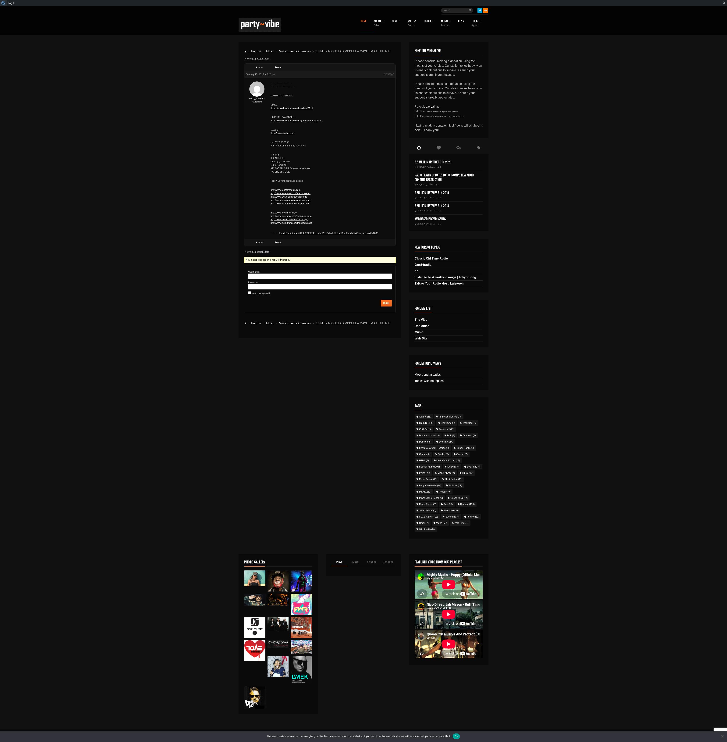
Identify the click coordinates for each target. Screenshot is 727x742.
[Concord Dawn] (278, 644)
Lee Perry (474, 466)
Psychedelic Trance (431, 498)
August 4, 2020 (425, 184)
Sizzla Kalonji (428, 516)
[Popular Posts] (439, 148)
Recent (371, 561)
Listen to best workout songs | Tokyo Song (445, 277)
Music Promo (428, 479)
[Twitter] (479, 10)
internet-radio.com (448, 460)
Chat (394, 21)
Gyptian (462, 454)
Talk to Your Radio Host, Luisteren (439, 283)
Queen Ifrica (459, 498)
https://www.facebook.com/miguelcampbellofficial (296, 120)
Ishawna (453, 466)
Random (388, 561)
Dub (451, 435)
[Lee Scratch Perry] (278, 580)
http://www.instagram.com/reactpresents (291, 200)
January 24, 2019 (426, 210)
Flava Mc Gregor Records (434, 448)
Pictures (455, 485)
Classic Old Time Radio (431, 258)
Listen (427, 21)
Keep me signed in (261, 293)
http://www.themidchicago (284, 212)
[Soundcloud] (485, 10)
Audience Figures (450, 416)
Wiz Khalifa (427, 529)
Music (270, 51)
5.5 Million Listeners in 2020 (433, 162)
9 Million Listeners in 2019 (432, 192)
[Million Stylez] (254, 600)
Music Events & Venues (295, 51)
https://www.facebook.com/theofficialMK (291, 108)
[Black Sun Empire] (301, 627)
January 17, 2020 (426, 197)
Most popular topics (428, 374)
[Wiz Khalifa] (278, 666)
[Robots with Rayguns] (301, 604)
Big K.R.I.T (426, 423)
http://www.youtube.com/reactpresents (290, 203)
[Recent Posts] (419, 148)
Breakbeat (470, 423)
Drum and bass (429, 435)
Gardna (424, 454)
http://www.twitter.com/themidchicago (289, 219)
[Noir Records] (254, 627)
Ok (456, 736)
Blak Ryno (448, 423)
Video (441, 523)
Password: (253, 282)
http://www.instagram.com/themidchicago (291, 223)
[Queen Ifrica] (254, 578)
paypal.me (433, 106)
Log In (474, 23)
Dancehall (446, 429)
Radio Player (427, 504)
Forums (256, 51)
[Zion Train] (278, 600)
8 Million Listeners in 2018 (432, 205)
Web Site (421, 338)
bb (416, 271)
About (377, 23)
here (418, 130)
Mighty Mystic (446, 473)
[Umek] (301, 670)
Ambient (425, 416)
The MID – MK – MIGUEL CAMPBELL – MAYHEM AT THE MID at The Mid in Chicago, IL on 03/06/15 (328, 233)
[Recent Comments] (459, 148)
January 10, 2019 (426, 223)
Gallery (411, 23)
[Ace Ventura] (301, 647)
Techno (473, 516)
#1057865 (388, 74)
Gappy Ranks (465, 448)
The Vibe (421, 319)
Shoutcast (451, 510)
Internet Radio (429, 466)
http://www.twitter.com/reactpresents (289, 196)
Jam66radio (423, 264)
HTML (424, 460)
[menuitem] (3, 3)
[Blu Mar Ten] (278, 624)
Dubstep (425, 441)
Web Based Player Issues (430, 219)
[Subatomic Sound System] (301, 580)
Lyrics (424, 473)
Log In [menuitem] (11, 3)
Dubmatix (469, 435)
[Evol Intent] (254, 650)
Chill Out (425, 429)
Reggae (467, 504)
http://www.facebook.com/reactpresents (290, 193)
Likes (355, 561)
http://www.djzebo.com (282, 133)
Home (363, 21)
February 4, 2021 (426, 167)
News (461, 21)
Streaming (452, 516)
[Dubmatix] (254, 697)
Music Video (453, 479)
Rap (448, 504)
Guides (443, 454)
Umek (424, 523)
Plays (339, 561)
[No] (722, 736)
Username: (254, 272)
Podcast (445, 491)
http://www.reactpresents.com (285, 190)
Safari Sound (427, 510)
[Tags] (478, 148)
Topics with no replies (429, 380)
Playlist (425, 491)
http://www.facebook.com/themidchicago (291, 216)
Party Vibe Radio (430, 485)
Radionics (422, 326)
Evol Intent (446, 441)
